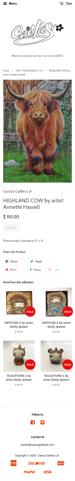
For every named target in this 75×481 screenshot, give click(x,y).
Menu (12, 3)
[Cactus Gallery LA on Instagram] (42, 423)
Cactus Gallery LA (48, 455)
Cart (68, 3)
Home (6, 70)
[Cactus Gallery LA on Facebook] (32, 423)
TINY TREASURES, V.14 (29, 70)
